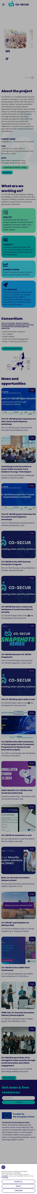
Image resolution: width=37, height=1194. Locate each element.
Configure (18, 1190)
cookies (4, 1176)
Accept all (18, 1181)
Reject (18, 1186)
